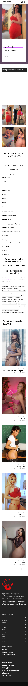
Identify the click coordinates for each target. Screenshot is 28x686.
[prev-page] (22, 569)
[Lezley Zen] (14, 443)
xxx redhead (21, 312)
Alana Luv (20, 514)
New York (10, 299)
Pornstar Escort (13, 303)
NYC (18, 301)
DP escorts (10, 290)
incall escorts (10, 297)
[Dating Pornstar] (7, 2)
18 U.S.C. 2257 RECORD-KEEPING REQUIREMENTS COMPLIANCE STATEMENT (13, 671)
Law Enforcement (7, 675)
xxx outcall (14, 312)
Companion (15, 288)
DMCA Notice (5, 673)
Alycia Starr (20, 562)
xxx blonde (4, 305)
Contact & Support (7, 656)
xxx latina (16, 310)
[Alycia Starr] (14, 539)
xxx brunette (11, 305)
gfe (22, 295)
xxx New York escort (6, 312)
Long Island (17, 297)
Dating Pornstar (11, 50)
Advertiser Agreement (8, 665)
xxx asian (23, 303)
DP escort (4, 290)
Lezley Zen (20, 466)
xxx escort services (6, 308)
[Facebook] (6, 53)
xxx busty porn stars (19, 305)
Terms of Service (6, 669)
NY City (14, 301)
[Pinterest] (13, 53)
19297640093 (11, 286)
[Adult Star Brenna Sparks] (14, 347)
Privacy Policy (5, 667)
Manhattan (4, 299)
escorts (18, 295)
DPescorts (19, 292)
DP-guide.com (13, 292)
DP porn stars (5, 292)
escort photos (12, 295)
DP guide (16, 290)
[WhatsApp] (17, 53)
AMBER (21, 418)
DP (20, 288)
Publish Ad (4, 651)
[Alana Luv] (14, 491)
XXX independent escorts (7, 310)
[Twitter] (9, 53)
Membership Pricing (7, 652)
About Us (4, 649)
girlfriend (4, 297)
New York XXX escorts (7, 301)
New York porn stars (18, 299)
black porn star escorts (20, 286)
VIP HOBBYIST (6, 279)
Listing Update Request (8, 654)
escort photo (5, 295)
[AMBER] (14, 395)
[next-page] (25, 569)
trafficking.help (15, 603)
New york (21, 368)
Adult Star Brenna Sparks (14, 370)
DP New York (22, 290)
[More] (20, 53)
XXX (19, 303)
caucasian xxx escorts (7, 288)
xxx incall (14, 308)
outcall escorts (5, 303)
